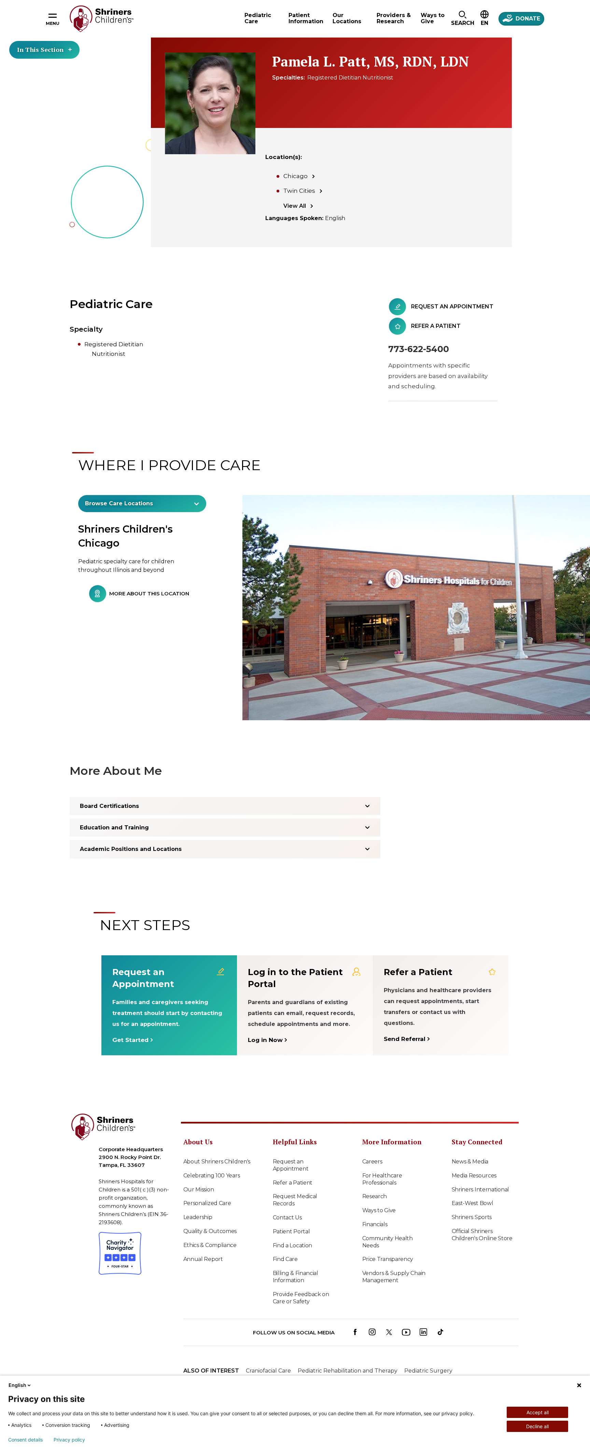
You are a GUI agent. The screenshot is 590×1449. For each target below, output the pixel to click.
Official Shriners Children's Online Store (482, 1235)
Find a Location (292, 1245)
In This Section (40, 49)
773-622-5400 (418, 349)
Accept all (537, 1412)
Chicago (295, 176)
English (17, 1385)
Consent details (25, 1440)
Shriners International (480, 1189)
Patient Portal (291, 1231)
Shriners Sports (472, 1217)
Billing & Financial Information (295, 1277)
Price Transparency (387, 1259)
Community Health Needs (387, 1242)
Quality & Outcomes (210, 1231)
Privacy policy (69, 1440)
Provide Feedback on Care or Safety (301, 1298)
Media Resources (474, 1175)
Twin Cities (299, 190)
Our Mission (198, 1189)
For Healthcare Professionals (382, 1179)
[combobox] (142, 503)
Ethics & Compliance (210, 1245)
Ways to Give (379, 1210)
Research (374, 1196)
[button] (462, 18)
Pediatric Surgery (428, 1370)
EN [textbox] (484, 23)
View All (294, 206)
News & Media (470, 1161)
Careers (372, 1161)
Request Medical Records (295, 1200)
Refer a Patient (293, 1182)
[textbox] (138, 503)
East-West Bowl (472, 1203)
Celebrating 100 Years (211, 1175)
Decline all (537, 1426)
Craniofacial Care (268, 1370)
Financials (375, 1224)
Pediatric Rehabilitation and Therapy (347, 1370)
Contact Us (287, 1217)
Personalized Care (207, 1203)
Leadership (197, 1217)
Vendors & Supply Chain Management (393, 1277)
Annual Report (203, 1259)
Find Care (285, 1259)
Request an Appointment (291, 1165)
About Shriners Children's (217, 1161)
